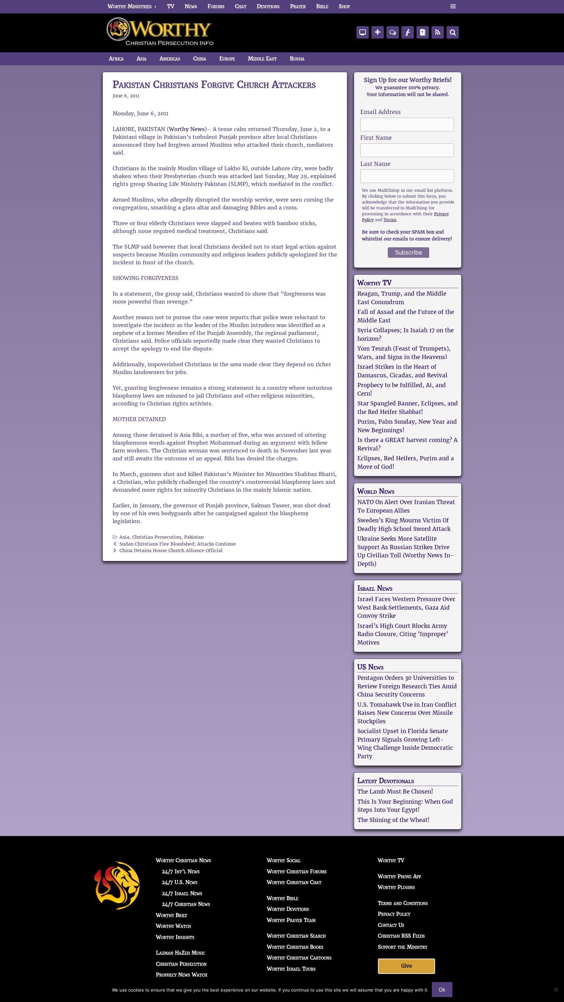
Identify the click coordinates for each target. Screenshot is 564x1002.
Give (406, 966)
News (191, 6)
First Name (376, 137)
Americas (170, 58)
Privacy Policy (394, 914)
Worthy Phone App (399, 876)
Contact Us (391, 925)
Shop (344, 6)
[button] (453, 6)
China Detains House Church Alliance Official (171, 550)
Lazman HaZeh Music (180, 953)
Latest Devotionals (385, 781)
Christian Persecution (156, 537)
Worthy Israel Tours (291, 969)
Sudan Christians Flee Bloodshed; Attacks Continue (177, 544)
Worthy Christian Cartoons (299, 958)
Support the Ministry (402, 947)
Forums (216, 6)
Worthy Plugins (396, 887)
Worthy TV (374, 283)
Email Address (380, 112)
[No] (556, 989)
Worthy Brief (171, 915)
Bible (322, 6)
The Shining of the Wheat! (393, 820)
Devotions (268, 6)
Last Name (375, 164)
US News (370, 667)
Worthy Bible (282, 898)
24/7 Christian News (186, 904)
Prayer (298, 6)
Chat (240, 6)
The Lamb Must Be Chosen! (395, 791)
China (199, 58)
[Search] (452, 32)
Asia (142, 58)
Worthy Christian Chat (294, 882)
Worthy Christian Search (296, 936)
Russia (297, 58)
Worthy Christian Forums (297, 871)
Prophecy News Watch (181, 975)
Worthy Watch (173, 926)
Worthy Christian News (183, 860)
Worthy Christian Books (295, 947)
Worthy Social (284, 860)
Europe (227, 58)
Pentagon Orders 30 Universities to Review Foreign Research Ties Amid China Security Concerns (407, 686)
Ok (442, 989)
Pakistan (194, 537)
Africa (116, 58)
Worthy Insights (175, 937)
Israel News (374, 588)
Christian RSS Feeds (401, 936)
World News (375, 491)
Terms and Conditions (403, 903)
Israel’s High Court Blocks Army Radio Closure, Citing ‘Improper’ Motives (402, 634)
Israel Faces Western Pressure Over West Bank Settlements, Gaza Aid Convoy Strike (406, 607)
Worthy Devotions (288, 909)
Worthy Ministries (130, 6)
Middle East (262, 58)
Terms (390, 219)
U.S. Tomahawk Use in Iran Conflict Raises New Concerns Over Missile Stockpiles (407, 713)
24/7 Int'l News (181, 871)
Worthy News (187, 129)
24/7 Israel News (182, 893)
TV (170, 6)
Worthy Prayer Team (291, 920)
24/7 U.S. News (179, 882)
